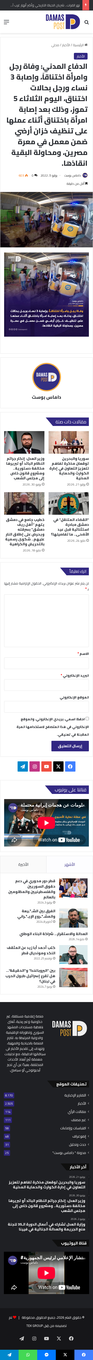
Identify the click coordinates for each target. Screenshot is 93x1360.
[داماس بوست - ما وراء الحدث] (62, 22)
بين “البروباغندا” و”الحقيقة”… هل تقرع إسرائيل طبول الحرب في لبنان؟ (30, 976)
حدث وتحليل (77, 1144)
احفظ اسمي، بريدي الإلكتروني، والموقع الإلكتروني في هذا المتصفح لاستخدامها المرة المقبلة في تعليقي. (53, 726)
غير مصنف (78, 1120)
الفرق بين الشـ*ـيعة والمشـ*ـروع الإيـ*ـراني (36, 914)
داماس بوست (72, 175)
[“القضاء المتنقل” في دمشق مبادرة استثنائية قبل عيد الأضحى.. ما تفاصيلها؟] (69, 503)
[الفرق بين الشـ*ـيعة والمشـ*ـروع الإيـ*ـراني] (73, 918)
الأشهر (70, 864)
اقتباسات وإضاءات (73, 1128)
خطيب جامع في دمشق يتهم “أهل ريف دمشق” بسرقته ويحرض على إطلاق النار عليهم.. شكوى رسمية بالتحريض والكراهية (24, 531)
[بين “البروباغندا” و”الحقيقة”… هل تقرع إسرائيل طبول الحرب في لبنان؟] (73, 977)
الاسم (83, 653)
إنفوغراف (79, 1136)
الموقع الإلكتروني (74, 697)
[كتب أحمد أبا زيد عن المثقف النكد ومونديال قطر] (73, 954)
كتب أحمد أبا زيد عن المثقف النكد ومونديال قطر (31, 950)
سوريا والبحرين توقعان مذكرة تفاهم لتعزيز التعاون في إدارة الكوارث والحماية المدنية (69, 468)
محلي (55, 45)
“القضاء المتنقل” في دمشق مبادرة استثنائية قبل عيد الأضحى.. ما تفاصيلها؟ (70, 527)
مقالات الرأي (77, 1111)
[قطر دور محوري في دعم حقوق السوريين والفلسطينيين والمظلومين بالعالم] (73, 888)
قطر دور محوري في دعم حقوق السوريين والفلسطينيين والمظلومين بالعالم (31, 889)
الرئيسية (78, 45)
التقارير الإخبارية (75, 1095)
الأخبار (66, 45)
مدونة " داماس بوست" (69, 1152)
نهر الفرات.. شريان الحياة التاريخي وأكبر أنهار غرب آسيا (43, 5)
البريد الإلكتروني (75, 675)
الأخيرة (23, 864)
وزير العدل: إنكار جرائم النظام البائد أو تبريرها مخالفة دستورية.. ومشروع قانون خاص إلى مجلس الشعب (25, 468)
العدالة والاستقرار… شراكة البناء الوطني (53, 933)
